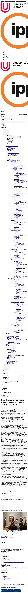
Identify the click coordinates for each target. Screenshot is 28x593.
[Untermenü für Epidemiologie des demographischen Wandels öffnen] (14, 220)
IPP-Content (10, 537)
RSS (1, 538)
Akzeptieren (17, 590)
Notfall (4, 577)
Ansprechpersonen (4, 570)
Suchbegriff (3, 114)
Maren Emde (7, 396)
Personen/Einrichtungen (7, 118)
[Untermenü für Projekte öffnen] (17, 172)
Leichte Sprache (6, 578)
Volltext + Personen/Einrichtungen (9, 119)
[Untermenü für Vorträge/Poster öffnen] (20, 296)
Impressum (5, 575)
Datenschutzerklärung (5, 587)
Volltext (3, 116)
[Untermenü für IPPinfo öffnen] (12, 349)
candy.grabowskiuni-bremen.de (15, 567)
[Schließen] (6, 335)
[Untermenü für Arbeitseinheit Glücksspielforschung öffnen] (23, 180)
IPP (3, 123)
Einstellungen (4, 590)
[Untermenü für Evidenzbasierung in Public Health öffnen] (25, 249)
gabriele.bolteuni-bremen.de (12, 510)
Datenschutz (5, 576)
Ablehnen (11, 590)
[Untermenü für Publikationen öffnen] (19, 316)
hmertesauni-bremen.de (14, 562)
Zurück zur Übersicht (5, 536)
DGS (4, 579)
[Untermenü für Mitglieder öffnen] (18, 221)
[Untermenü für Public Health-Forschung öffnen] (19, 160)
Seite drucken (3, 539)
